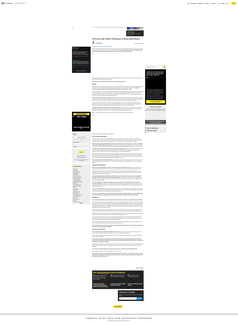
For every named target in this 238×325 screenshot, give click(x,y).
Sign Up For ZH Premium (155, 101)
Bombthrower (76, 173)
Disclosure (110, 318)
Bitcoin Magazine (76, 172)
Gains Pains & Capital (77, 186)
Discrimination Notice (91, 318)
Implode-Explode (76, 192)
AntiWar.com (75, 170)
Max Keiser (75, 197)
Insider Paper (76, 193)
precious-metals (103, 272)
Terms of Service (80, 160)
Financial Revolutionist (78, 182)
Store (219, 3)
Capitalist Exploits (77, 176)
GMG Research (76, 189)
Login (81, 152)
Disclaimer (118, 318)
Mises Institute (76, 199)
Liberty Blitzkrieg (77, 196)
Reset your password (81, 157)
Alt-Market (75, 169)
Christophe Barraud (77, 177)
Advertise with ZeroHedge (145, 318)
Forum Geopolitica (77, 184)
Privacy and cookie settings (129, 318)
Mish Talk (75, 200)
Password (75, 146)
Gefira (74, 187)
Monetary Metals (76, 201)
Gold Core (75, 190)
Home (188, 3)
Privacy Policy (86, 159)
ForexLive (75, 183)
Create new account (81, 155)
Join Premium (194, 3)
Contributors (201, 3)
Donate (223, 3)
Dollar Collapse (76, 179)
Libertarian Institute (77, 194)
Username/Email (76, 142)
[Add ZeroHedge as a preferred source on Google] (142, 28)
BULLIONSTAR (75, 174)
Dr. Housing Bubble (77, 180)
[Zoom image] (155, 82)
